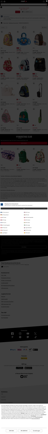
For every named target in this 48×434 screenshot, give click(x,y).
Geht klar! (11, 430)
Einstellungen (36, 430)
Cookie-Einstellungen (39, 417)
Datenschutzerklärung (35, 418)
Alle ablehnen (24, 430)
